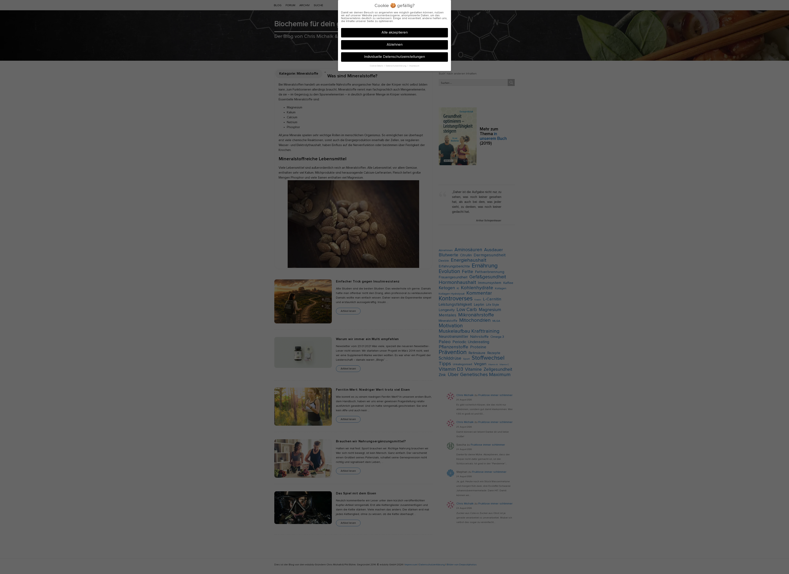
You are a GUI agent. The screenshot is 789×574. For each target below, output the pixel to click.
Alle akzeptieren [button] (395, 32)
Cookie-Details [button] (377, 66)
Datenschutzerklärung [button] (396, 66)
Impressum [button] (414, 66)
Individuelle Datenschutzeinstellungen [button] (394, 57)
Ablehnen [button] (395, 44)
